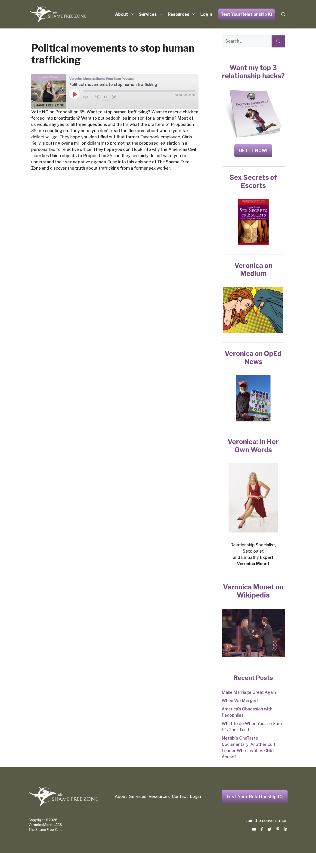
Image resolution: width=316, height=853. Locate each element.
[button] (283, 14)
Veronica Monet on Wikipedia (253, 591)
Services (148, 14)
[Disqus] (114, 252)
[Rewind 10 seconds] (97, 97)
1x (106, 97)
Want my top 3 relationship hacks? (253, 72)
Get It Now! (253, 150)
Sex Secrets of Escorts (253, 181)
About (121, 14)
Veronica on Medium (253, 270)
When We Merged (240, 700)
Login (206, 14)
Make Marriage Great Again (249, 692)
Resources (178, 14)
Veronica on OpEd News (253, 357)
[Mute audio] (88, 97)
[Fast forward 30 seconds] (116, 97)
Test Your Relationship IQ (246, 14)
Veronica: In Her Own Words (253, 446)
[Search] (278, 41)
